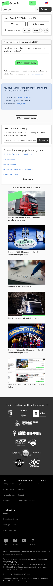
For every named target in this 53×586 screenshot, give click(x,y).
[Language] (46, 3)
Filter (15, 24)
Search (46, 9)
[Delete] (37, 9)
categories (21, 103)
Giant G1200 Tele (10, 174)
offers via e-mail (24, 97)
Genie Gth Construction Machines (18, 169)
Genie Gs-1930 (9, 159)
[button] (50, 3)
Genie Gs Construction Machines (17, 154)
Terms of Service (8, 581)
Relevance (39, 24)
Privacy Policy (40, 579)
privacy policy (37, 74)
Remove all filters (13, 30)
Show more (27, 179)
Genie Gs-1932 (9, 164)
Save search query (27, 63)
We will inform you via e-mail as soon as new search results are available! (25, 49)
